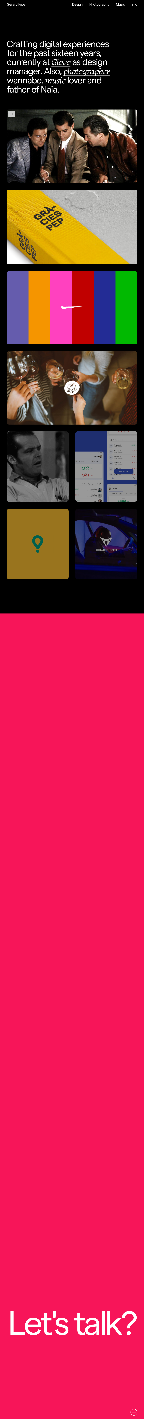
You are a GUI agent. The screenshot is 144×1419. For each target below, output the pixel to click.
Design (77, 4)
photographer (86, 71)
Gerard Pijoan (17, 4)
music (55, 80)
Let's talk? (72, 1322)
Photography (99, 4)
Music (120, 4)
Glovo (61, 61)
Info (134, 4)
